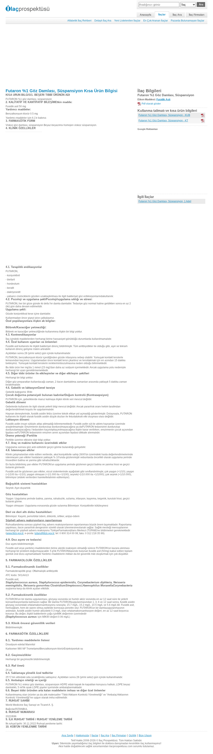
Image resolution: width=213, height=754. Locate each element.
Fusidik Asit (163, 99)
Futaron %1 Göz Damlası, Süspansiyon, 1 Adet (165, 201)
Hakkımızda (82, 735)
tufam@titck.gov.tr (44, 533)
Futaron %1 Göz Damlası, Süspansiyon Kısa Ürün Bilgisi (62, 90)
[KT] (202, 120)
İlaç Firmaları (196, 14)
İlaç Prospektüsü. (108, 740)
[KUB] (202, 115)
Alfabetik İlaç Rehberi (79, 20)
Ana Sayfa (67, 735)
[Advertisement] (106, 56)
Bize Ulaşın (145, 735)
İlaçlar (162, 14)
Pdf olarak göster (151, 103)
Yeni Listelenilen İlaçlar (127, 20)
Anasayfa (145, 14)
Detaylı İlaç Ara (102, 20)
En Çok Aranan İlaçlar (155, 20)
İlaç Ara (177, 14)
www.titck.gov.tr (15, 533)
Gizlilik (132, 735)
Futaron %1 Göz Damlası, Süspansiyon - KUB (164, 115)
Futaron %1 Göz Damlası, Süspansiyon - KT (163, 120)
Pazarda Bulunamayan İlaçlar (187, 20)
